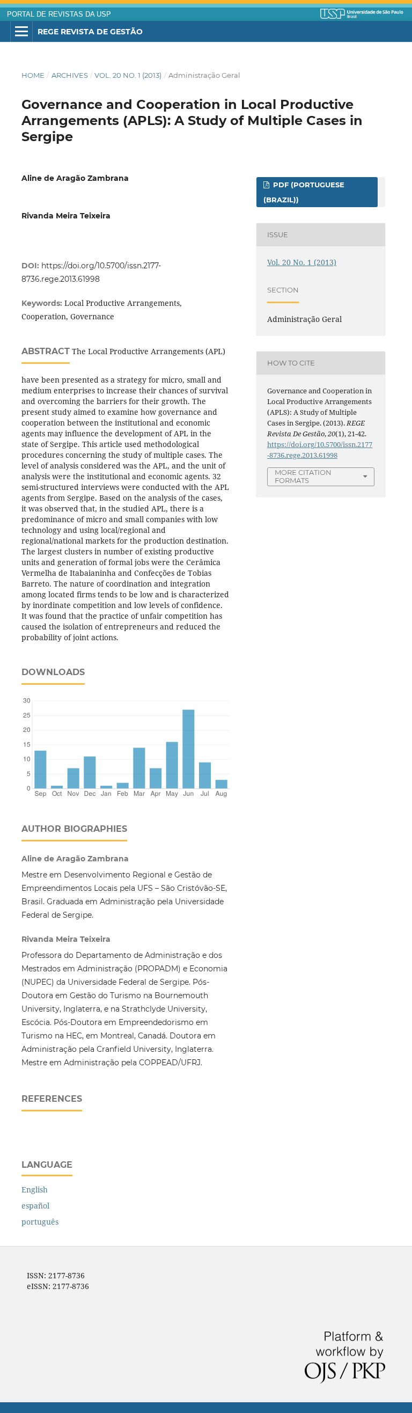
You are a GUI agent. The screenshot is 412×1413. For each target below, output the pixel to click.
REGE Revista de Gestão (90, 31)
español (35, 1205)
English (34, 1189)
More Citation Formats (303, 476)
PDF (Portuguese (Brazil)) (303, 192)
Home (33, 75)
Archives (70, 75)
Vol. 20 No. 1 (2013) (127, 75)
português (39, 1222)
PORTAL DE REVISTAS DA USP (59, 14)
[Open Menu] (21, 31)
